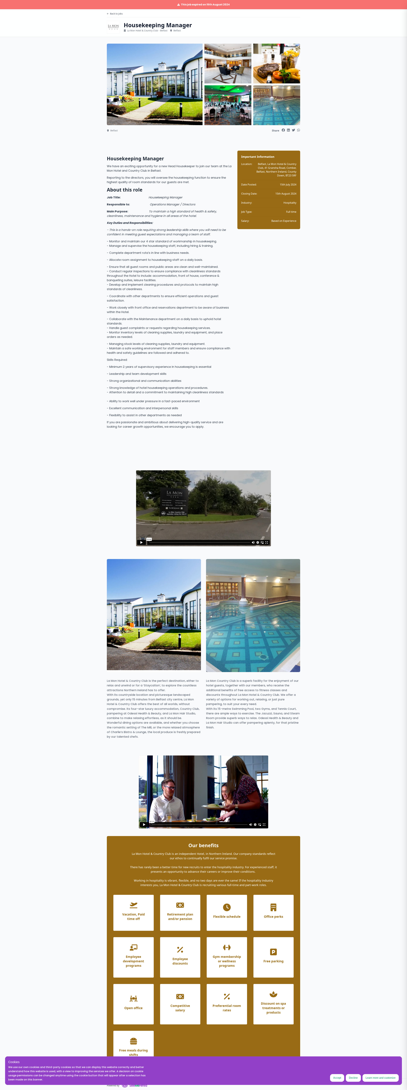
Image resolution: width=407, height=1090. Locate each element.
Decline (353, 1077)
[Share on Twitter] (293, 130)
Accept (337, 1077)
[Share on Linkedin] (288, 130)
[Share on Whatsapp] (298, 130)
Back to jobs (116, 13)
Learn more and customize (381, 1077)
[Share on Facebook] (283, 130)
